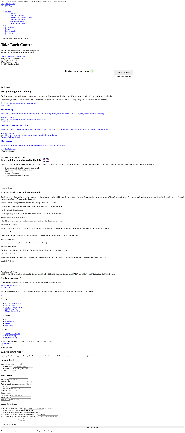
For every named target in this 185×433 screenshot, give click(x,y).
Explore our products (8, 56)
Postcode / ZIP (6, 391)
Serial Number (6, 371)
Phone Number (6, 397)
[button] (92, 263)
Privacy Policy (6, 343)
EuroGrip (12, 14)
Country (3, 393)
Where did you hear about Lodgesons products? (17, 408)
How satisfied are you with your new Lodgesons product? (20, 412)
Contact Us (16, 285)
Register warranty (11, 337)
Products (8, 12)
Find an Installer (10, 31)
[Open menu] (11, 6)
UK (6, 25)
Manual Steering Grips (17, 23)
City (2, 386)
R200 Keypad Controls (17, 15)
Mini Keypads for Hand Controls (20, 17)
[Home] (6, 10)
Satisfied (6, 414)
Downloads (9, 33)
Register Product (92, 427)
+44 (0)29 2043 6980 (8, 4)
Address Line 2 (9, 384)
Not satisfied (41, 414)
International (9, 27)
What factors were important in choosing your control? (19, 416)
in (1, 295)
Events (7, 29)
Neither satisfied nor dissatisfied (23, 414)
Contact (7, 35)
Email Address (6, 395)
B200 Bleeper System (16, 21)
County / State (5, 388)
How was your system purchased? (12, 410)
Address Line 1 (6, 382)
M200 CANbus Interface (17, 19)
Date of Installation (7, 369)
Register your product (123, 72)
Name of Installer (7, 366)
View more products (8, 151)
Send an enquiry (10, 336)
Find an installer (21, 56)
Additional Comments (8, 424)
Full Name (4, 379)
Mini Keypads (10, 305)
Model (3, 364)
